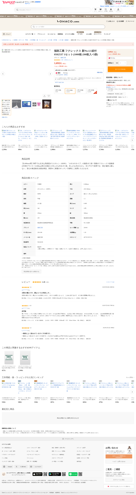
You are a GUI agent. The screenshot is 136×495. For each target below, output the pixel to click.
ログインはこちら (59, 82)
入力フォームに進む (119, 479)
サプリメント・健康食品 (58, 454)
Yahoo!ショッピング (7, 492)
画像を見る (4, 117)
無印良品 (79, 461)
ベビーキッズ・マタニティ (33, 454)
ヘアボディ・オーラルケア (8, 454)
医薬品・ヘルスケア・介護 (83, 454)
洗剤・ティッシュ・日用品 (58, 451)
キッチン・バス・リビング (83, 451)
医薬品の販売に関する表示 (51, 482)
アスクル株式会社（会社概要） (79, 482)
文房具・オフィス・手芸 (21, 40)
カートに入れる (120, 69)
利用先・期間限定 (64, 74)
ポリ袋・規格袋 (63, 40)
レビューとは (110, 282)
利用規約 (51, 492)
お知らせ (4, 480)
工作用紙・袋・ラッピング (38, 40)
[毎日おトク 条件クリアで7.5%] (68, 16)
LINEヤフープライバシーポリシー (21, 492)
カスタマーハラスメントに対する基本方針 (35, 480)
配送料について (110, 87)
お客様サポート (20, 480)
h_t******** (25, 330)
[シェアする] (44, 96)
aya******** (25, 290)
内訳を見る (100, 72)
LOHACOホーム (6, 40)
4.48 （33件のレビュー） (67, 60)
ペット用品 (4, 458)
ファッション (30, 458)
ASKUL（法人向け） (64, 482)
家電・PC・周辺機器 (32, 461)
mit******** (25, 308)
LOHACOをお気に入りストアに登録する (120, 486)
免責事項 (57, 492)
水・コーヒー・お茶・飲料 (8, 451)
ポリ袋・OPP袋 (52, 40)
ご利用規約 (76, 480)
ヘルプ (132, 6)
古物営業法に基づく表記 (37, 482)
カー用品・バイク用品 (57, 461)
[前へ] (3, 74)
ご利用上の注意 (51, 480)
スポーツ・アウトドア (57, 458)
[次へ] (50, 74)
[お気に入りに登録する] (48, 96)
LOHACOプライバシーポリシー (64, 480)
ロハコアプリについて (18, 475)
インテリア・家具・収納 (8, 461)
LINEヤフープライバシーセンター (39, 492)
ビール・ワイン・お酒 (32, 451)
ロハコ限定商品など (7, 447)
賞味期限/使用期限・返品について (116, 97)
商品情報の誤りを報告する (31, 271)
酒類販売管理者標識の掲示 (23, 482)
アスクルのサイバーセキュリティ (88, 480)
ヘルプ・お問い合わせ (118, 461)
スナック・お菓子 (81, 447)
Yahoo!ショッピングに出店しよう (120, 6)
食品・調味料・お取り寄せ (58, 447)
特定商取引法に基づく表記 (8, 482)
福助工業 (63, 57)
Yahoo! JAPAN (104, 6)
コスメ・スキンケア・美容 (33, 447)
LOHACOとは (11, 480)
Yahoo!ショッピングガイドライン (69, 492)
